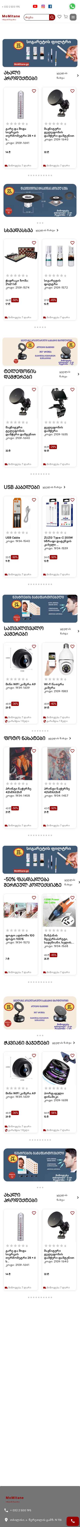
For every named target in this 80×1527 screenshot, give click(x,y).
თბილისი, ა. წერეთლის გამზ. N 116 (33, 1519)
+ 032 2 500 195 (11, 6)
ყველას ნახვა (68, 75)
